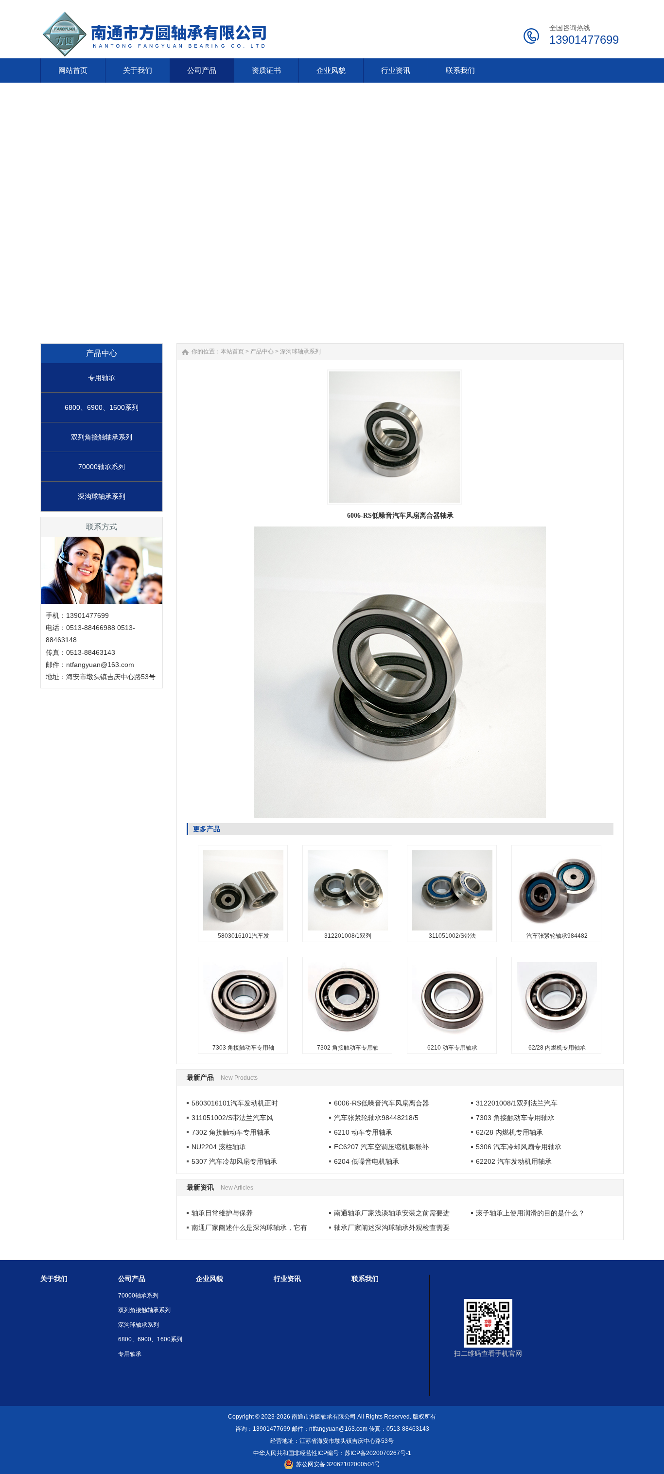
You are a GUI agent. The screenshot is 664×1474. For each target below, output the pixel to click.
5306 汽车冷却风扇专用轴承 (518, 1147)
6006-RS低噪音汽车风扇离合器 (381, 1103)
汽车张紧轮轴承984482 (557, 935)
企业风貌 (209, 1278)
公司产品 (131, 1278)
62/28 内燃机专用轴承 (557, 1047)
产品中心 (262, 351)
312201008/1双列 (347, 935)
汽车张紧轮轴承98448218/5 (376, 1118)
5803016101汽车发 (243, 935)
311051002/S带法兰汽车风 (232, 1118)
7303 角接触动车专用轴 (243, 1047)
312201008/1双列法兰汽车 (517, 1103)
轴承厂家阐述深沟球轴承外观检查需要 (392, 1227)
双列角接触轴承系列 (101, 437)
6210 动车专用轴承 (452, 1047)
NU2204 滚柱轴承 (219, 1147)
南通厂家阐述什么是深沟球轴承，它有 (249, 1227)
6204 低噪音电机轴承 (366, 1161)
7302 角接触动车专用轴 (348, 1047)
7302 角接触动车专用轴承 (347, 961)
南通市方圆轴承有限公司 (324, 1416)
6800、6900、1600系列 (102, 407)
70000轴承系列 (101, 467)
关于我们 (54, 1278)
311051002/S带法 (452, 935)
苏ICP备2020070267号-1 (378, 1453)
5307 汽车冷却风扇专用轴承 (234, 1161)
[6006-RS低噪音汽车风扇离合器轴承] (394, 437)
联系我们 (365, 1278)
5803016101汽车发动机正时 (235, 1103)
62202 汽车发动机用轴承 (514, 1161)
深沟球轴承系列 (101, 496)
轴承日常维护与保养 (222, 1213)
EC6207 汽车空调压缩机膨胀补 (381, 1147)
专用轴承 (101, 378)
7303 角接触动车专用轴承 (243, 961)
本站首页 (232, 351)
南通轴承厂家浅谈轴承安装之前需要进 (392, 1213)
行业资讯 (287, 1278)
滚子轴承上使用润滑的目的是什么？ (530, 1213)
